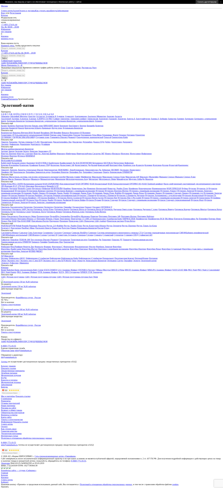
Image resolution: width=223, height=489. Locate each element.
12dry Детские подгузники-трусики (40, 277)
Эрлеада (136, 260)
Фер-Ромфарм (16, 247)
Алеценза (24, 119)
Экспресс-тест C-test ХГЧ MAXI (57, 260)
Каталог (4, 15)
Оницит (88, 207)
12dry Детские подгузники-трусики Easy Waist (77, 277)
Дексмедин (77, 142)
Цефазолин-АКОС (17, 258)
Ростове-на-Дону (89, 68)
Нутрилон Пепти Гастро (93, 198)
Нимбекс (67, 188)
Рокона (73, 228)
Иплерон (5, 156)
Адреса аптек (7, 480)
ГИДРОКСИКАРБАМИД (24, 137)
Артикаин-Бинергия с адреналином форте (75, 121)
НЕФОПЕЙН (57, 188)
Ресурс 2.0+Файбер (54, 226)
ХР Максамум (7, 256)
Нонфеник (133, 188)
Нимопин (91, 188)
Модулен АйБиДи (137, 179)
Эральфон (128, 260)
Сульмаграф (108, 235)
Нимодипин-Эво (79, 188)
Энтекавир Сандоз (115, 260)
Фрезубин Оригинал (79, 249)
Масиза (4, 179)
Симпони (92, 233)
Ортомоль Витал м (78, 209)
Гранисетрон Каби (120, 137)
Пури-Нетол (129, 221)
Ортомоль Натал (214, 209)
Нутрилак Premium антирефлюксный (60, 195)
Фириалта (38, 247)
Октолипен (38, 207)
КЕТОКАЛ (109, 163)
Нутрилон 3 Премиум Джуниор (131, 195)
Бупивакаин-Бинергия (73, 128)
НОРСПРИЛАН (174, 188)
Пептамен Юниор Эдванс (48, 219)
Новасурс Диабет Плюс (117, 188)
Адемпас (61, 116)
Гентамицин (86, 135)
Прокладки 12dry (76, 221)
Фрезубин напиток (61, 249)
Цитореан (153, 258)
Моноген (149, 179)
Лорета (106, 172)
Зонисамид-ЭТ (44, 151)
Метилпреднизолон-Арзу (77, 179)
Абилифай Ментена (18, 116)
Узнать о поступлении (11, 304)
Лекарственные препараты (13, 371)
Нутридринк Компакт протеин (40, 191)
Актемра (15, 119)
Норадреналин (144, 188)
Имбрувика (71, 153)
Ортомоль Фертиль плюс (74, 212)
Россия (100, 228)
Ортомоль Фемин (54, 212)
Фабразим (5, 247)
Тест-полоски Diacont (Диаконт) (45, 240)
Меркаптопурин (47, 179)
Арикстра (172, 119)
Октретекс (58, 207)
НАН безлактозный (98, 184)
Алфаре (56, 119)
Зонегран (34, 151)
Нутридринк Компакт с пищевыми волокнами (74, 191)
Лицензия (5, 463)
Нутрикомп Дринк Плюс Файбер (107, 193)
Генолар (76, 135)
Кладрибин (14, 165)
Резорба (25, 226)
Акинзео (110, 116)
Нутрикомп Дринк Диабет (57, 193)
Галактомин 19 (7, 135)
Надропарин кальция (32, 184)
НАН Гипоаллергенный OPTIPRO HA (125, 184)
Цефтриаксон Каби (69, 258)
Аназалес (113, 119)
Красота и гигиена (9, 380)
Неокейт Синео (24, 188)
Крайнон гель (129, 165)
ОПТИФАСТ (106, 207)
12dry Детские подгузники (13, 277)
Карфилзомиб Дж (67, 163)
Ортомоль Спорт (23, 212)
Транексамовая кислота (142, 240)
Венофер (57, 133)
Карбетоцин (54, 163)
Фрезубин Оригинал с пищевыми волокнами (109, 249)
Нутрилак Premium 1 (34, 195)
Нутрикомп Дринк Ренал (133, 193)
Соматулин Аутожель (67, 235)
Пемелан (94, 216)
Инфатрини (146, 153)
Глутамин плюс (43, 137)
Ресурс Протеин (129, 226)
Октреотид (48, 207)
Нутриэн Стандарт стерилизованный (174, 200)
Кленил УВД (44, 165)
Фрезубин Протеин (137, 249)
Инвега (108, 153)
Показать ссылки (8, 368)
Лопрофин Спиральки (92, 172)
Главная (4, 99)
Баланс (4, 126)
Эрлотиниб (6, 293)
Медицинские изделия (11, 375)
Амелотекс (65, 119)
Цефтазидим (55, 258)
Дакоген (4, 142)
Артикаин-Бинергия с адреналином (41, 121)
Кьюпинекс (183, 165)
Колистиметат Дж (83, 165)
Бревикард (46, 128)
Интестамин (135, 153)
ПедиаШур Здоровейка (60, 216)
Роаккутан (56, 228)
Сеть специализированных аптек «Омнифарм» (55, 456)
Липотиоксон (19, 172)
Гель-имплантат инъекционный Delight (32, 135)
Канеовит (31, 163)
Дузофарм (45, 144)
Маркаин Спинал (167, 177)
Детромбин (87, 142)
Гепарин (122, 135)
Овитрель (5, 207)
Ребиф (18, 226)
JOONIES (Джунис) (87, 270)
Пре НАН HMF (24, 221)
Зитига (26, 151)
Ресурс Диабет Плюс (73, 226)
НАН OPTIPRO (82, 184)
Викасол (65, 133)
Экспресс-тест (13, 260)
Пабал (3, 216)
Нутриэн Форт (197, 200)
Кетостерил (119, 163)
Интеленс (125, 153)
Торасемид (106, 240)
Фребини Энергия (104, 247)
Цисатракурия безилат (124, 258)
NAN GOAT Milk (180, 270)
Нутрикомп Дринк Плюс (81, 193)
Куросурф (173, 165)
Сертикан (66, 233)
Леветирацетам (50, 170)
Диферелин (14, 144)
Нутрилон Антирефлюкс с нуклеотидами (163, 195)
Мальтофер (154, 177)
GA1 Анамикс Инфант (68, 270)
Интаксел (116, 153)
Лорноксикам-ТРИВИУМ (121, 172)
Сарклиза (23, 233)
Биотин (83, 126)
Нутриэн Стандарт (110, 200)
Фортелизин (68, 247)
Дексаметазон (46, 142)
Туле (63, 68)
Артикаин (189, 119)
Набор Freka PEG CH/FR (12, 184)
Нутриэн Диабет (46, 200)
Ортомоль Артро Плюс (43, 209)
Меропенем (60, 179)
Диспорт (5, 144)
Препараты (13, 99)
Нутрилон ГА (210, 195)
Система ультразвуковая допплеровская (161, 233)
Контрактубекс (116, 165)
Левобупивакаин (77, 170)
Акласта (118, 116)
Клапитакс (24, 165)
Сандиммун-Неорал (10, 233)
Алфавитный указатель (11, 61)
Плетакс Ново (214, 219)
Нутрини (146, 198)
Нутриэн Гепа (32, 200)
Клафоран (33, 165)
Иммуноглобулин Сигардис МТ (91, 153)
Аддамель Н (51, 116)
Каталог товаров (8, 366)
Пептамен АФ (114, 216)
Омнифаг (68, 207)
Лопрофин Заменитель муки (38, 172)
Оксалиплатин (16, 207)
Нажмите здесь (7, 45)
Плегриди (178, 219)
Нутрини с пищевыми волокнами (165, 198)
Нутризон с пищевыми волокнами (144, 191)
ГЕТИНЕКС (6, 137)
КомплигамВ (103, 165)
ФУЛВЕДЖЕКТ (36, 251)
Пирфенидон (141, 219)
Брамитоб (13, 128)
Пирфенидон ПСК (156, 219)
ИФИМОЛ (30, 156)
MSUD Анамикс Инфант (136, 270)
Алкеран (32, 119)
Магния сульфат (73, 177)
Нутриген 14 (202, 188)
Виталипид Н (76, 133)
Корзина (4, 477)
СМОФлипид (34, 235)
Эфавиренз (24, 263)
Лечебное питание (9, 373)
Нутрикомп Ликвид (153, 193)
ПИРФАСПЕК (128, 219)
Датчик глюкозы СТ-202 (29, 142)
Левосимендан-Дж (93, 170)
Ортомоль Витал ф (95, 209)
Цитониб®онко (141, 258)
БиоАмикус (74, 126)
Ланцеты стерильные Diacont (30, 170)
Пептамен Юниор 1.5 (26, 219)
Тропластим (68, 242)
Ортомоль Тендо (38, 212)
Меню (4, 65)
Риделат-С (5, 228)
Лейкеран (106, 170)
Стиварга (98, 235)
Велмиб (36, 133)
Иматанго (61, 153)
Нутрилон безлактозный (193, 195)
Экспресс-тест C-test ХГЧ (31, 260)
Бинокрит (64, 126)
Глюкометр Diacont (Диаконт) (63, 137)
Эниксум (81, 260)
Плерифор (203, 219)
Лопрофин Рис (75, 172)
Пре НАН (12, 221)
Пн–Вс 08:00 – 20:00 (10, 26)
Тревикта (35, 242)
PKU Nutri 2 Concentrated (209, 270)
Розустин (66, 228)
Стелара (89, 235)
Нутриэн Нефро (79, 200)
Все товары (6, 85)
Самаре (77, 68)
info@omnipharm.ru (23, 350)
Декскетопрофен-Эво (62, 142)
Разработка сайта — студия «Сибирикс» (18, 470)
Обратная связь (7, 350)
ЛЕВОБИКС (63, 170)
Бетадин (28, 126)
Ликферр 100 (7, 172)
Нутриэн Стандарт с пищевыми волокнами (138, 200)
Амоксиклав (92, 119)
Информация (7, 422)
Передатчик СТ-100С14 (81, 219)
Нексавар (30, 186)
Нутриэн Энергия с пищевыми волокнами (47, 202)
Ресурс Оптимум (113, 226)
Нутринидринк (203, 198)
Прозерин (63, 221)
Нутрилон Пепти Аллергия (70, 198)
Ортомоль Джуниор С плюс (145, 209)
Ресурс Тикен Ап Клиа (147, 226)
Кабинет (5, 482)
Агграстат (40, 116)
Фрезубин (117, 247)
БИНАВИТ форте (51, 126)
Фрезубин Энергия (19, 251)
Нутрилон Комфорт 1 (28, 198)
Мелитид (26, 179)
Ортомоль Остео (8, 212)
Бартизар (20, 126)
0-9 (52, 114)
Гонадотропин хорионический (90, 137)
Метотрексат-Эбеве (107, 179)
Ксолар (165, 165)
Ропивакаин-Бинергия (87, 228)
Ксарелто (140, 165)
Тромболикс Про (55, 242)
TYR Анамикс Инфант (48, 272)
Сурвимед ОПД (131, 235)
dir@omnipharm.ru (9, 357)
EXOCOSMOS (50, 270)
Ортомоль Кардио (182, 209)
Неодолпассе (40, 186)
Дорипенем (25, 144)
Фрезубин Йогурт (30, 249)
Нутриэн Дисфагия (62, 200)
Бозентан (99, 126)
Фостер (92, 247)
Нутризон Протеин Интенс (117, 191)
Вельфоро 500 (47, 133)
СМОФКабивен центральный (14, 235)
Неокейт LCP (52, 186)
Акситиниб (6, 119)
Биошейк (91, 126)
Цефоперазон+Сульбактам (37, 258)
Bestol (3, 270)
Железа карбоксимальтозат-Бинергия (17, 149)
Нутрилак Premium (16, 195)
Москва (4, 6)
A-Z (48, 114)
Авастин (32, 116)
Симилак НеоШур (79, 233)
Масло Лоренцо (15, 179)
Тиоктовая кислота (79, 240)
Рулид (106, 228)
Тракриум (127, 240)
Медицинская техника (11, 382)
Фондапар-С (57, 247)
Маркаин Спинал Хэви (185, 177)
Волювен (86, 133)
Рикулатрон (16, 228)
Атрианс (98, 121)
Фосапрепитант (82, 247)
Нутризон (100, 191)
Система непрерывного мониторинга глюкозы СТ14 (120, 233)
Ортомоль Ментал (199, 209)
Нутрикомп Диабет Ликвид (33, 193)
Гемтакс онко (55, 135)
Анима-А (155, 119)
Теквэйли (14, 240)
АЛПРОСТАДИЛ (45, 119)
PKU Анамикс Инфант (27, 272)
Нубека (185, 188)
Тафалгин (5, 240)
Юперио (4, 267)
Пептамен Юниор (9, 219)
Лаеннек (13, 170)
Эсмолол (5, 263)
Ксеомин (148, 165)
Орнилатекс (6, 209)
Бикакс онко (37, 126)
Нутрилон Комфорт (9, 198)
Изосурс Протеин (9, 153)
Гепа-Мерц (97, 135)
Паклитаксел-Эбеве (27, 216)
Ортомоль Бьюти (61, 209)
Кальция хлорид (19, 163)
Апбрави (163, 119)
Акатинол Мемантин (96, 116)
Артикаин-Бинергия (16, 121)
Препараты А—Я (14, 65)
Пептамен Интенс (129, 216)
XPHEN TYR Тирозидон (91, 272)
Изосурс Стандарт (25, 153)
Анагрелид (103, 119)
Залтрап (4, 151)
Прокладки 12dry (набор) (95, 221)
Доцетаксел (35, 144)
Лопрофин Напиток (60, 172)
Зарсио (12, 151)
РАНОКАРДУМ (8, 226)
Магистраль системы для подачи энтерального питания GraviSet (37, 177)
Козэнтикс (55, 165)
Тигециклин (64, 240)
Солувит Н (52, 235)
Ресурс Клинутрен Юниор (94, 226)
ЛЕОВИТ (115, 170)
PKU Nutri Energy (9, 272)
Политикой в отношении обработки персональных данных (106, 484)
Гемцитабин (67, 135)
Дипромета (127, 142)
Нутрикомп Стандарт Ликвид (176, 193)
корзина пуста (7, 37)
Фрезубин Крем (45, 249)
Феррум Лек (28, 247)
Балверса (11, 126)
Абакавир (5, 116)
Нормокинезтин (159, 188)
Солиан (43, 235)
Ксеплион (157, 165)
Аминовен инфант (78, 119)
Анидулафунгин (143, 119)
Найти (4, 58)
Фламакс (47, 247)
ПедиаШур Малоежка (80, 216)
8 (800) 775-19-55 (8, 346)
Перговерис (65, 219)
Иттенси (21, 156)
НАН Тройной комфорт (152, 184)
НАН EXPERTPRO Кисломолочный (58, 184)
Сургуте (69, 68)
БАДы (4, 378)
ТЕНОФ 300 (24, 240)
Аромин (180, 119)
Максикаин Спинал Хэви (113, 177)
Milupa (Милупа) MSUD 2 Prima (110, 270)
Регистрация (15, 13)
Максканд (144, 177)
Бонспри (5, 128)
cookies (175, 484)
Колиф (94, 165)
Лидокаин (124, 170)
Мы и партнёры (8, 396)
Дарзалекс (13, 142)
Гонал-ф (107, 137)
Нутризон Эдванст (168, 191)
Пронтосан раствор (115, 221)
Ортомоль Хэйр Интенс (95, 212)
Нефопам (46, 188)
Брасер (21, 128)
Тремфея (43, 242)
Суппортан (119, 235)
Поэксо (4, 221)
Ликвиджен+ (135, 170)
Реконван (33, 226)
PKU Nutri (192, 270)
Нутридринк (20, 191)
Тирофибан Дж (94, 240)
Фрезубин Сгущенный (172, 249)
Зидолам (19, 151)
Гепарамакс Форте (110, 135)
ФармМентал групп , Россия (28, 297)
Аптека (4, 362)
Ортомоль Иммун (166, 209)
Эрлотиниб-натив (149, 260)
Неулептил (37, 188)
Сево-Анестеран (35, 233)
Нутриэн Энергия (20, 202)
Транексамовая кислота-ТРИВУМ (16, 242)
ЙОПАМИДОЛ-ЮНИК (11, 160)
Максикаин (97, 177)
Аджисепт (69, 116)
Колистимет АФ (67, 165)
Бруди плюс (57, 128)
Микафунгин (122, 179)
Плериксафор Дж (190, 219)
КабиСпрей (6, 163)
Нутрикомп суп (196, 193)
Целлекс (4, 258)
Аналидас (122, 119)
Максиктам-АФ (132, 177)
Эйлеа (3, 260)
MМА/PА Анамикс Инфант (159, 270)
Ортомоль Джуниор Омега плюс (118, 209)
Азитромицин (81, 116)
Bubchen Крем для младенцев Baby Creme (25, 270)
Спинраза (81, 235)
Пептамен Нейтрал (145, 216)
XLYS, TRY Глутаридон (69, 272)
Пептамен (103, 216)
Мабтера (5, 177)
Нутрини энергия (188, 198)
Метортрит (93, 179)
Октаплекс (28, 207)
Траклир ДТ (117, 240)
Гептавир (131, 135)
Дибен (107, 142)
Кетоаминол (97, 163)
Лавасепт (5, 170)
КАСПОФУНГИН (84, 163)
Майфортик (86, 177)
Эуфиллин (14, 263)
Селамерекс (48, 233)
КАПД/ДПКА (42, 163)
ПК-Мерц (169, 219)
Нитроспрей (101, 188)
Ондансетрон (78, 207)
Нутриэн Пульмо (93, 200)
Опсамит (96, 207)
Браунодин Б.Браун (33, 128)
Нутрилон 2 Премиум (106, 195)
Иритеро (13, 156)
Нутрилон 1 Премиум (86, 195)
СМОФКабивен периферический (194, 233)
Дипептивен (116, 142)
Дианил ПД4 (98, 142)
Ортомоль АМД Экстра (22, 209)
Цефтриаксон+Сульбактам (90, 258)
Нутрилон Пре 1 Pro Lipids (129, 198)
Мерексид (35, 179)
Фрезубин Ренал (154, 249)
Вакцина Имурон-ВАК (23, 133)
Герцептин (140, 135)
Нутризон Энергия (185, 191)
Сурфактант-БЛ (145, 235)
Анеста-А (131, 119)
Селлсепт (58, 233)
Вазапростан (6, 133)
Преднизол (54, 221)
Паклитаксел (12, 216)
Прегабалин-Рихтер (40, 221)
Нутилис (192, 188)
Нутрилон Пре (110, 198)
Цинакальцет (108, 258)
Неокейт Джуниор (9, 188)
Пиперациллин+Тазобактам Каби (107, 219)
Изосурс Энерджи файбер (45, 153)
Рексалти (42, 226)
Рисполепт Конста (43, 228)
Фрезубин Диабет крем (11, 249)
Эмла (74, 260)
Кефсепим (129, 163)
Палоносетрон (43, 216)
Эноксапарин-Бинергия (95, 260)
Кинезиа (5, 165)
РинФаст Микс (28, 228)
